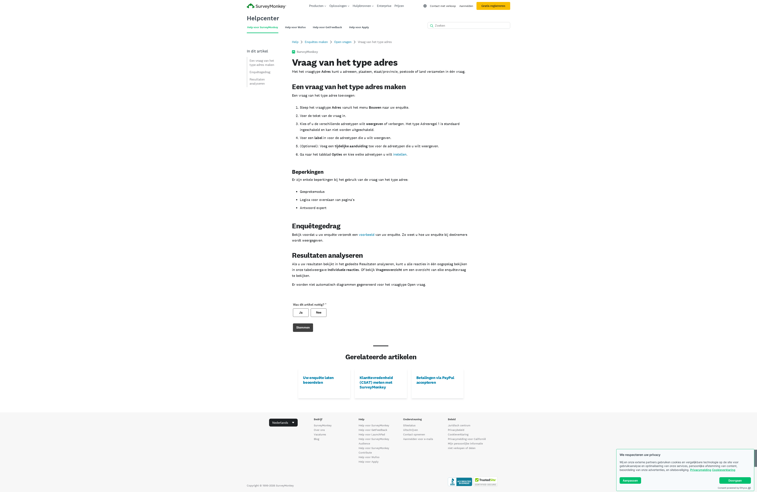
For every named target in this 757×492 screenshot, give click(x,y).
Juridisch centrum (459, 425)
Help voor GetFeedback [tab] (327, 27)
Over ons (319, 430)
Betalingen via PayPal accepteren (435, 380)
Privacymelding (700, 469)
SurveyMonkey (323, 425)
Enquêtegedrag (260, 72)
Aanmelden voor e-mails (418, 439)
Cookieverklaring (723, 469)
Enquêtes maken (316, 42)
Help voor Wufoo (369, 457)
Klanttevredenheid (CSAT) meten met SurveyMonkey (376, 382)
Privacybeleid (456, 430)
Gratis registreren (493, 6)
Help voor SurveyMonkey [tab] (262, 27)
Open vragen (342, 42)
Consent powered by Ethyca (732, 487)
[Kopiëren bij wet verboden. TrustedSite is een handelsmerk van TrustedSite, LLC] (485, 485)
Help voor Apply (368, 461)
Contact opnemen (414, 434)
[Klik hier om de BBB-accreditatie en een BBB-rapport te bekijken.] (460, 485)
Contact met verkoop (443, 6)
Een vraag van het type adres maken (262, 63)
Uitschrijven (410, 430)
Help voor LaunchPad (372, 434)
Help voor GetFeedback (373, 430)
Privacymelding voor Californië (467, 439)
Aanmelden (466, 6)
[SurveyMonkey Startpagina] (266, 6)
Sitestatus (409, 425)
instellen (399, 154)
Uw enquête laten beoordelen (318, 380)
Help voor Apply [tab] (359, 27)
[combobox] (283, 423)
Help (295, 42)
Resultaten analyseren (257, 81)
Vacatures (320, 434)
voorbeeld (366, 234)
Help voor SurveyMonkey (374, 425)
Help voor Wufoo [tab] (295, 27)
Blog (316, 439)
